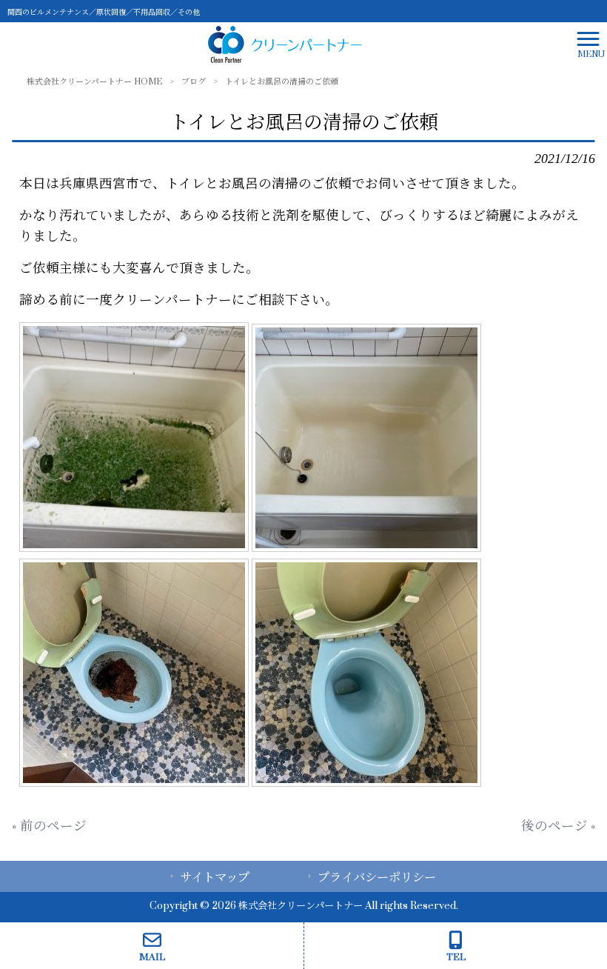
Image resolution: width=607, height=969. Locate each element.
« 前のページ (49, 826)
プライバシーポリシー (377, 878)
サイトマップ (214, 878)
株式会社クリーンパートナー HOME (94, 81)
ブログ (193, 81)
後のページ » (558, 826)
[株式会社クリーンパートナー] (285, 44)
